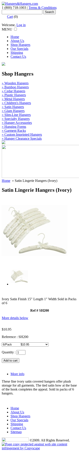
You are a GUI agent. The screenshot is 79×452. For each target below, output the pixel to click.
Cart (10, 16)
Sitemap (16, 432)
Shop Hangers (20, 45)
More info (17, 374)
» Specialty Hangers (16, 119)
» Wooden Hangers (15, 83)
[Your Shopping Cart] (4, 16)
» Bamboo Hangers (15, 87)
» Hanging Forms (14, 126)
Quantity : (9, 352)
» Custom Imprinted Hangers (22, 134)
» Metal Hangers (13, 99)
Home (15, 37)
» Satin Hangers (13, 107)
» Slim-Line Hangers (16, 115)
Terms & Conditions (43, 7)
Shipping (17, 52)
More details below (15, 318)
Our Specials (19, 49)
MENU (7, 29)
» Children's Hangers (16, 103)
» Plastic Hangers (14, 95)
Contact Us (18, 56)
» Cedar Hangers (13, 91)
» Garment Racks (14, 130)
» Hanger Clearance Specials (22, 138)
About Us (17, 41)
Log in (21, 25)
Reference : (10, 337)
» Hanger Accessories (17, 123)
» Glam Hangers (13, 111)
